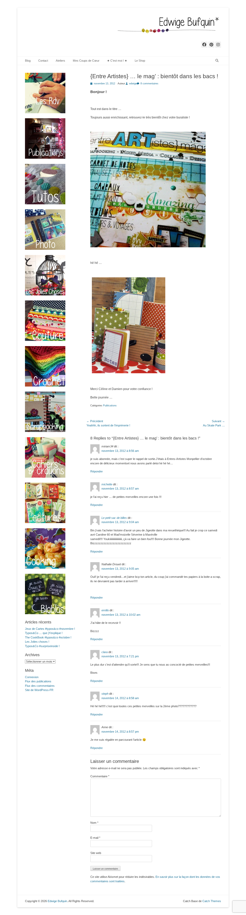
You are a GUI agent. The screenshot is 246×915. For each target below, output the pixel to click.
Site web (95, 853)
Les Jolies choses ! (37, 641)
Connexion (31, 677)
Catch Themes (211, 901)
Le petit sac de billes (114, 517)
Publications (110, 405)
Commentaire (99, 776)
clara (104, 652)
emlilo (105, 610)
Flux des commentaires (40, 685)
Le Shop (140, 60)
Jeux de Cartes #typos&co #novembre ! (50, 628)
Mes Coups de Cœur (86, 60)
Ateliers (60, 60)
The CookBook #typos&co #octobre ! (48, 637)
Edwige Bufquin (57, 901)
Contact (43, 60)
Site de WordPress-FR (39, 690)
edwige (133, 83)
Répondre (96, 471)
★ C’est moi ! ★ (117, 60)
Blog (28, 60)
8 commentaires (149, 83)
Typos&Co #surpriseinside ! (42, 646)
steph (104, 693)
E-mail (95, 837)
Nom (94, 822)
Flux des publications (38, 681)
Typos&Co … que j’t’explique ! (43, 633)
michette (106, 484)
